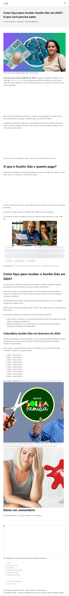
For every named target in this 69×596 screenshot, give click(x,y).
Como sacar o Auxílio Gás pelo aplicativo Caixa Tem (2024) (40, 381)
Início (9, 563)
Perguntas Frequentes (14, 581)
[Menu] (65, 3)
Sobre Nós (10, 568)
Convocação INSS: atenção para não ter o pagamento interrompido (36, 266)
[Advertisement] (34, 99)
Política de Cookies (13, 575)
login (19, 515)
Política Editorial (12, 572)
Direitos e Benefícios (32, 21)
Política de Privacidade (15, 570)
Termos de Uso (12, 565)
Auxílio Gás (17, 80)
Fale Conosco (11, 584)
